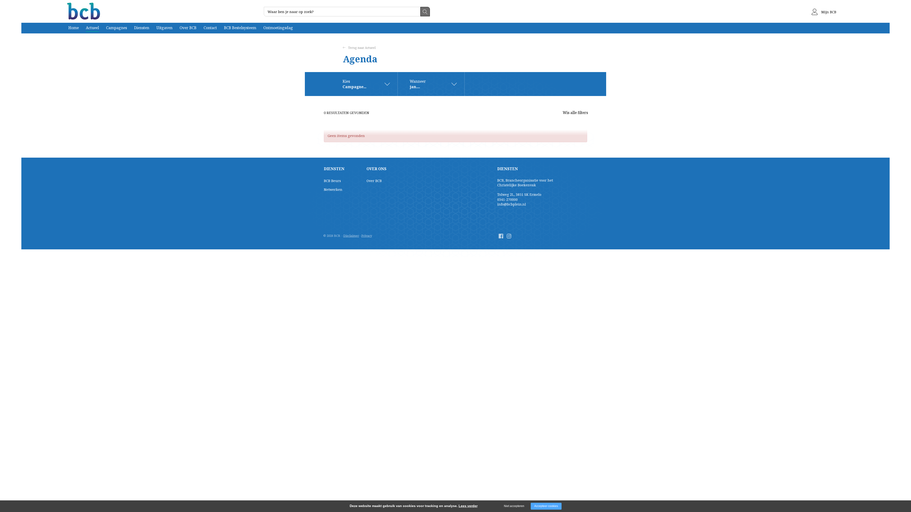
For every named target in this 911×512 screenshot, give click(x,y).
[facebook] (501, 236)
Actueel (92, 27)
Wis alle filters (575, 112)
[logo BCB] (84, 11)
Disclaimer (351, 235)
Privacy (366, 235)
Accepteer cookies (546, 506)
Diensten (141, 27)
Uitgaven (164, 27)
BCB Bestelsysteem (240, 27)
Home (73, 27)
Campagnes (116, 27)
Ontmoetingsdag (278, 27)
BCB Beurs (332, 180)
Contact (210, 27)
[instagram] (509, 236)
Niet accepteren (514, 506)
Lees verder (468, 506)
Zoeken (425, 11)
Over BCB (188, 27)
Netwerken (333, 189)
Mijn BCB (828, 12)
